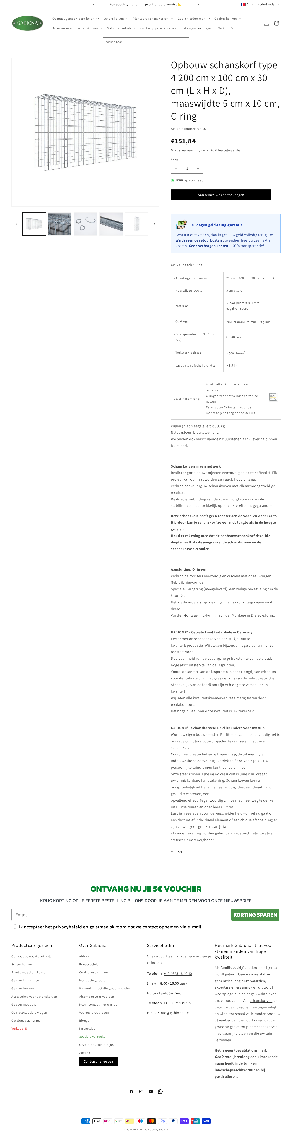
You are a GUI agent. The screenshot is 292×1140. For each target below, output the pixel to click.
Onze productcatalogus (96, 1044)
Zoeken (84, 1052)
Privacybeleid (89, 964)
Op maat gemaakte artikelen (32, 956)
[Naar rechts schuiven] (154, 224)
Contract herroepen (98, 1061)
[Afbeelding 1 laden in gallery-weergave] (34, 224)
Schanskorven (21, 964)
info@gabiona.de (174, 1012)
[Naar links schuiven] (16, 224)
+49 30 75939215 (177, 1002)
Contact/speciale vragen (29, 1012)
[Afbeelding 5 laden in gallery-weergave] (136, 224)
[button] (75, 18)
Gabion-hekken (22, 988)
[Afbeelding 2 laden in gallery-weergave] (59, 224)
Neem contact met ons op (98, 1004)
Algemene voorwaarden (96, 996)
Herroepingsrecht (92, 980)
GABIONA (138, 1129)
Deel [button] (178, 852)
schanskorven (261, 1000)
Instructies (87, 1028)
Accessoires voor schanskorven (34, 996)
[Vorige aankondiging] (94, 4)
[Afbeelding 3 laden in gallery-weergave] (85, 224)
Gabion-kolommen (25, 980)
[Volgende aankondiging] (198, 4)
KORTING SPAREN (255, 915)
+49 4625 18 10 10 (178, 973)
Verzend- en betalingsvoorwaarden (105, 988)
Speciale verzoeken (93, 1036)
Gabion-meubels (23, 1004)
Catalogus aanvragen (26, 1020)
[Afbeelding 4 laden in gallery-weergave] (111, 224)
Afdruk (84, 956)
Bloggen (85, 1020)
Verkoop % (19, 1028)
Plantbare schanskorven (29, 972)
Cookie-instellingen (93, 972)
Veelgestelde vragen (94, 1012)
